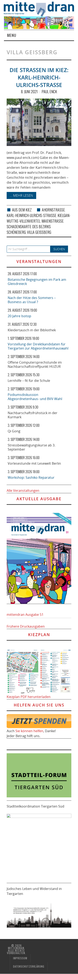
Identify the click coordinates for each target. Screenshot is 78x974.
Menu (11, 35)
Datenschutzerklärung (28, 966)
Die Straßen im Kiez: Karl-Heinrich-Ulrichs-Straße (39, 77)
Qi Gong (14, 431)
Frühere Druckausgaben (26, 626)
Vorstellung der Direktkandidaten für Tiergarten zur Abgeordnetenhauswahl (38, 346)
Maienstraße (53, 221)
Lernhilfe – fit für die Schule (29, 380)
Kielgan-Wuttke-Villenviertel (39, 218)
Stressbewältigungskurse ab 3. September (31, 447)
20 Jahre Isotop (19, 316)
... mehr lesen (21, 195)
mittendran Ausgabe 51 (25, 614)
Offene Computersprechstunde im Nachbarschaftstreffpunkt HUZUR (35, 364)
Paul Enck (49, 91)
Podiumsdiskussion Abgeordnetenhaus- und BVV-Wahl (35, 396)
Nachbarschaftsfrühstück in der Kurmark (32, 415)
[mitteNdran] (41, 8)
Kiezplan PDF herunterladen (29, 696)
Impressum (20, 958)
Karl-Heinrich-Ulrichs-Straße (31, 215)
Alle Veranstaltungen (23, 490)
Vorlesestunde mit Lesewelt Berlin (34, 463)
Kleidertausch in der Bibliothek (32, 330)
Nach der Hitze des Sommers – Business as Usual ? (32, 299)
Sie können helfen (29, 731)
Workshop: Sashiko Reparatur (31, 477)
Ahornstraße (53, 209)
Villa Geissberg (39, 232)
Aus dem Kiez (22, 209)
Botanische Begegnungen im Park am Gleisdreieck (37, 281)
